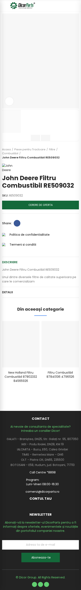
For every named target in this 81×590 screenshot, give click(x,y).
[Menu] (4, 5)
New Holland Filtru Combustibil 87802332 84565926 (21, 376)
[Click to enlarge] (9, 101)
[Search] (70, 5)
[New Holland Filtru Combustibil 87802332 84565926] (20, 344)
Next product (76, 153)
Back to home (71, 153)
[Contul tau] (77, 5)
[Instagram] (46, 584)
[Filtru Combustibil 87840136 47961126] (60, 344)
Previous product (65, 153)
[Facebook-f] (34, 584)
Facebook (17, 223)
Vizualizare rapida (29, 328)
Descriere (9, 262)
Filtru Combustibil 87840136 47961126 (60, 374)
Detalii (7, 292)
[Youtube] (40, 584)
